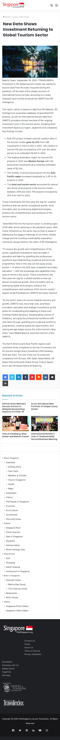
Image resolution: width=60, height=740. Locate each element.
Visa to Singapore (17, 479)
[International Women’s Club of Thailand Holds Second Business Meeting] (44, 423)
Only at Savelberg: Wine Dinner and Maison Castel (15, 435)
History (9, 497)
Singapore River (13, 528)
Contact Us (29, 641)
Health (11, 484)
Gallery (7, 602)
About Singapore (11, 458)
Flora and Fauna (13, 519)
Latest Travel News (20, 17)
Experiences (9, 554)
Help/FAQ (6, 672)
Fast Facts (13, 471)
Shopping (10, 562)
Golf (8, 558)
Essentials (10, 462)
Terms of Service (32, 651)
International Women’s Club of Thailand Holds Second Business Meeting (44, 436)
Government (11, 514)
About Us (28, 647)
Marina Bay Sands (17, 584)
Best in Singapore (12, 575)
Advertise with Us (10, 665)
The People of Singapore (17, 501)
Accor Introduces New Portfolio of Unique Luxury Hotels (44, 406)
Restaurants (11, 593)
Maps (10, 488)
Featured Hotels (13, 580)
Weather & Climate (17, 475)
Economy (10, 506)
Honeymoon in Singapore (18, 571)
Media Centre (8, 668)
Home (7, 17)
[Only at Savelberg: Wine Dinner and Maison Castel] (15, 423)
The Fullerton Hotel (17, 588)
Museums (10, 541)
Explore (7, 523)
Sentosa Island (13, 545)
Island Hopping (13, 567)
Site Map (6, 675)
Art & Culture (12, 510)
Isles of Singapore (14, 536)
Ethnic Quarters (13, 532)
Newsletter (7, 662)
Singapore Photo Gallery (17, 606)
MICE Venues (12, 597)
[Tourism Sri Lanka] (13, 5)
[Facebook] (5, 377)
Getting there (14, 466)
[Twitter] (12, 377)
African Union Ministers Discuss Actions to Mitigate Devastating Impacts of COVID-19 (14, 407)
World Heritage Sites (15, 549)
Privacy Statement (32, 654)
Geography (11, 493)
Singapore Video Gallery (17, 610)
